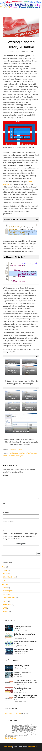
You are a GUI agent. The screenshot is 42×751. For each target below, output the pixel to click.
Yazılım (5, 611)
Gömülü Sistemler (9, 597)
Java (5, 580)
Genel (4, 567)
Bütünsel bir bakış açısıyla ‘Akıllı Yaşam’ (24, 635)
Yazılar (20, 450)
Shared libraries (9, 456)
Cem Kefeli (29, 52)
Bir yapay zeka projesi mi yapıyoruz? (22, 627)
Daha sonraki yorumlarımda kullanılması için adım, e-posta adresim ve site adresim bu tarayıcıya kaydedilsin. (20, 536)
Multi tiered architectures (28, 453)
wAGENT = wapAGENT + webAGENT (22, 673)
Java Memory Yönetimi (21, 666)
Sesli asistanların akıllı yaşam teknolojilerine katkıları (23, 650)
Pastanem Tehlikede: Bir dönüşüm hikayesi (25, 642)
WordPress (8, 746)
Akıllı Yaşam (7, 590)
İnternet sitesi (8, 522)
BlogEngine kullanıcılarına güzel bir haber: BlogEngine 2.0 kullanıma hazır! (25, 697)
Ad (4, 503)
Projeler (4, 570)
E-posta (6, 512)
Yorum (6, 475)
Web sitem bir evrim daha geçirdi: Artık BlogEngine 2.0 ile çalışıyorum (25, 681)
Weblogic (19, 456)
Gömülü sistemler (9, 577)
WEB (5, 608)
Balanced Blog (33, 746)
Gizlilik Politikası (11, 738)
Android (6, 573)
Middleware (13, 450)
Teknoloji (5, 584)
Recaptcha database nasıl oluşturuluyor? (22, 689)
